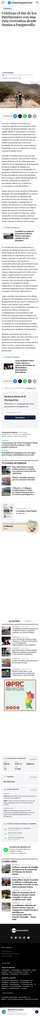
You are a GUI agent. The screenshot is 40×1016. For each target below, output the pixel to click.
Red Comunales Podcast (15, 999)
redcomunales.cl (7, 951)
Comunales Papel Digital (9, 997)
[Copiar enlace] (35, 116)
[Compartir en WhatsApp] (25, 116)
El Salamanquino (14, 988)
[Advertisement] (20, 49)
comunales (7, 434)
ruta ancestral (21, 436)
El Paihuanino (14, 982)
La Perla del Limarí (27, 984)
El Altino (26, 972)
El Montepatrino (15, 984)
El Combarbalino (16, 986)
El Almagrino (6, 970)
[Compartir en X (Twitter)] (20, 116)
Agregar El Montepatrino (10, 78)
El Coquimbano (25, 980)
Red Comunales (9, 72)
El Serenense (14, 980)
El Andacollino (24, 982)
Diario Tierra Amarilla (15, 972)
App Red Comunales (31, 999)
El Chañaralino (15, 970)
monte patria (8, 436)
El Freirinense (24, 974)
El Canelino (26, 986)
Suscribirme (20, 417)
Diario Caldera (26, 970)
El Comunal (5, 980)
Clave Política (23, 997)
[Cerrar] (36, 1011)
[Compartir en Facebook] (15, 116)
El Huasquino (14, 974)
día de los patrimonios (22, 434)
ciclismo (23, 432)
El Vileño (24, 988)
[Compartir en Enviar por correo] (30, 116)
